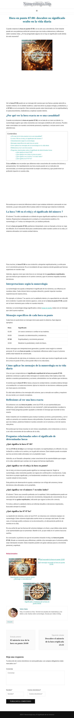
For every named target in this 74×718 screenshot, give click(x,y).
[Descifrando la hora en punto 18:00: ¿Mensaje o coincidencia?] (23, 575)
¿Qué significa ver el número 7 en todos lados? (29, 156)
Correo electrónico (34, 690)
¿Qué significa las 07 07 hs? (24, 158)
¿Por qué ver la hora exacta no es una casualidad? (26, 136)
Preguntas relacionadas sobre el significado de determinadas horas (31, 150)
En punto (10, 622)
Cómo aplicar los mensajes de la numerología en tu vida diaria (30, 145)
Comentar (9, 669)
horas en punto (47, 308)
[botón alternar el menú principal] (37, 11)
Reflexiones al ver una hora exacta (21, 148)
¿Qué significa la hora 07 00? (24, 152)
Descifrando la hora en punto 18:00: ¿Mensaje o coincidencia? (23, 578)
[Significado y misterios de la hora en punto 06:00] (37, 599)
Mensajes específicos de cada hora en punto (24, 143)
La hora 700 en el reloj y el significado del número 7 (26, 138)
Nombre (9, 690)
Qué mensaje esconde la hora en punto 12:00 (51, 563)
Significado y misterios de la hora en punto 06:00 (37, 602)
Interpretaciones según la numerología (22, 141)
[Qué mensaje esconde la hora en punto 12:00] (51, 559)
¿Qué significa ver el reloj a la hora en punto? (28, 154)
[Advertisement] (37, 86)
